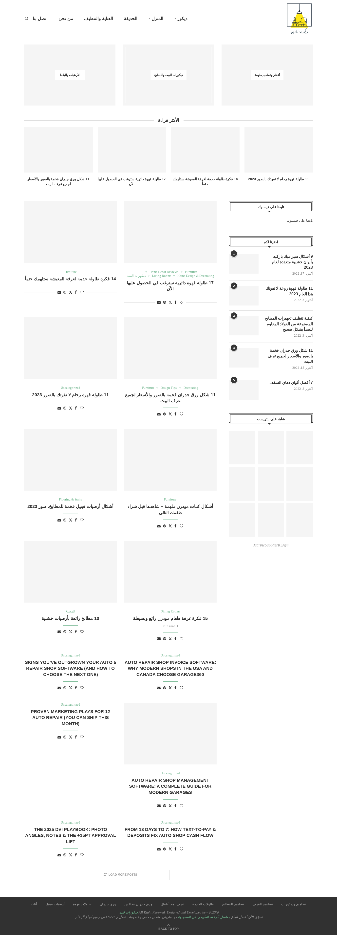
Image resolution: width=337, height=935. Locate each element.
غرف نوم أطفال (172, 904)
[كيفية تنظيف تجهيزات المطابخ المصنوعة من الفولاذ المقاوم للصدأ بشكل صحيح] (244, 325)
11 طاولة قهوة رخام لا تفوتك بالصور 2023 (278, 179)
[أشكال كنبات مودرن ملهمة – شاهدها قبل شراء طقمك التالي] (170, 460)
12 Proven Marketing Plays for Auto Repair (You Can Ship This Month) (70, 717)
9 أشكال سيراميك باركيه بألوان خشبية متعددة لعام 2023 (292, 262)
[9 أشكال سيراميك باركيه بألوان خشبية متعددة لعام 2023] (244, 264)
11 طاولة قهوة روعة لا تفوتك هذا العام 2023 (289, 291)
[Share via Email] (159, 302)
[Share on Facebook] (175, 302)
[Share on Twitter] (170, 302)
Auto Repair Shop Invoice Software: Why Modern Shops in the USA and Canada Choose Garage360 (170, 668)
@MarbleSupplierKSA (271, 545)
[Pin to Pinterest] (164, 302)
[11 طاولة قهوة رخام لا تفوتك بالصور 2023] (278, 150)
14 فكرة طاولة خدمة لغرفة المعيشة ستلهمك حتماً (70, 278)
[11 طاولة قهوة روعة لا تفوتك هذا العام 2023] (244, 295)
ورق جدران (108, 904)
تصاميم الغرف (262, 904)
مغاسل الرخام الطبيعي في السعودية (203, 917)
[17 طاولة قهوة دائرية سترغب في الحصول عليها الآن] (132, 150)
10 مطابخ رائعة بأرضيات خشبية (70, 618)
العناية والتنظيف (98, 18)
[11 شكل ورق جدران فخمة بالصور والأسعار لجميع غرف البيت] (58, 150)
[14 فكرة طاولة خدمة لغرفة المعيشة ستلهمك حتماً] (205, 150)
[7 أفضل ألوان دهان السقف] (244, 390)
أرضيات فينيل (55, 904)
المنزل (157, 18)
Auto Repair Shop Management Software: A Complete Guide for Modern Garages (170, 786)
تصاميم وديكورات (293, 904)
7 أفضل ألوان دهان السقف (291, 382)
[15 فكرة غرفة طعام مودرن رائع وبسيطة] (170, 572)
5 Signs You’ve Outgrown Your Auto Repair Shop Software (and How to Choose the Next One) (70, 668)
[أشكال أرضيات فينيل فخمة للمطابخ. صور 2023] (70, 460)
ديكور (182, 18)
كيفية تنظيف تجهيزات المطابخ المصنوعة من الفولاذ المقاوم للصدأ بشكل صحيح (289, 323)
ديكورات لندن (128, 912)
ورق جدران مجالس (138, 904)
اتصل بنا (40, 18)
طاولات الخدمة (203, 904)
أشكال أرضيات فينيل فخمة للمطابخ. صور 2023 (70, 506)
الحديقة (130, 18)
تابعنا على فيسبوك (300, 220)
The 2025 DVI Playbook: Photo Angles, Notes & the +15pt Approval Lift (70, 835)
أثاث (34, 904)
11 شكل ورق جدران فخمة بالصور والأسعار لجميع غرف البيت (290, 356)
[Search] (26, 18)
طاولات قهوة (82, 904)
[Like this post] (181, 302)
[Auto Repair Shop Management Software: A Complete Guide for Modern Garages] (170, 733)
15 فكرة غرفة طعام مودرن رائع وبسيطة (170, 618)
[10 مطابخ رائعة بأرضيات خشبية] (70, 572)
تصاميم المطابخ (233, 904)
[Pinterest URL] (242, 448)
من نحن (65, 18)
